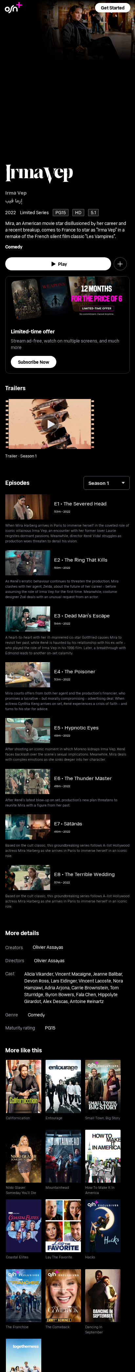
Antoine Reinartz (87, 1001)
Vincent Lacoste (95, 981)
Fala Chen (86, 994)
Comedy (13, 247)
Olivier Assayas (48, 947)
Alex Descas (55, 1001)
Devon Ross (36, 981)
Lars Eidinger (64, 981)
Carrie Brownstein (89, 987)
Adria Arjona (57, 987)
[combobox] (107, 483)
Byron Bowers (59, 994)
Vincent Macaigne (73, 974)
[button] (112, 7)
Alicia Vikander (38, 974)
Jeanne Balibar (107, 974)
